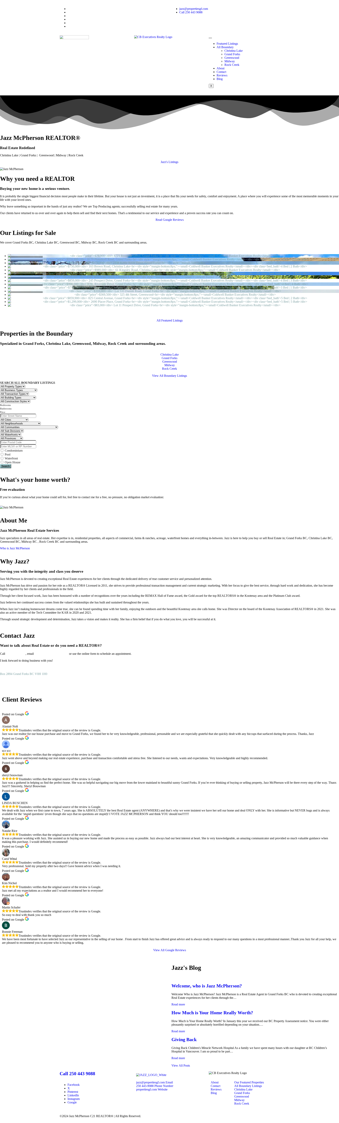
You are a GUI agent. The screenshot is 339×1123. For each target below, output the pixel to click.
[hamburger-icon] (210, 38)
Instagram (73, 1098)
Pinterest (72, 1091)
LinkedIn (73, 1095)
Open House (12, 462)
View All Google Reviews (169, 950)
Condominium (13, 450)
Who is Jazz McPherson (15, 548)
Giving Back (184, 1039)
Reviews (222, 75)
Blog (220, 79)
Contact (221, 71)
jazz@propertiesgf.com (51, 653)
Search (6, 466)
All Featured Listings (170, 320)
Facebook (73, 1084)
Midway (229, 61)
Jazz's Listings (169, 162)
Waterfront (11, 458)
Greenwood (231, 57)
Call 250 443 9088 (77, 1073)
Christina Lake (233, 50)
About (220, 68)
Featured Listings (227, 43)
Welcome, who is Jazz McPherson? (206, 985)
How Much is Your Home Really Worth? (212, 1012)
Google (72, 1102)
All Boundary (225, 47)
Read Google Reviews (170, 219)
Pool (7, 454)
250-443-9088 (16, 653)
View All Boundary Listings (169, 375)
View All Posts (180, 1065)
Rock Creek (231, 64)
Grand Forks (232, 54)
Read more (178, 1004)
